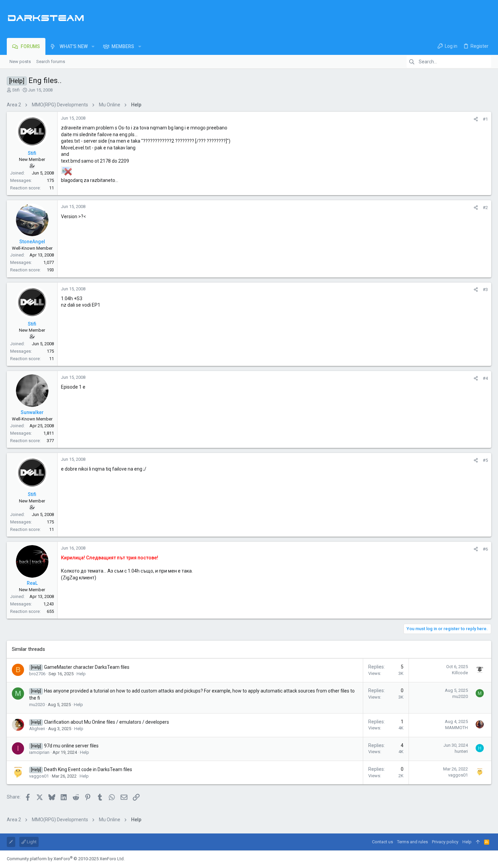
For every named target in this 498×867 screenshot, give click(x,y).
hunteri (461, 751)
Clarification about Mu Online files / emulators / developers (106, 722)
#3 (485, 289)
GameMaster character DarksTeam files (86, 667)
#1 (485, 119)
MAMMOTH (456, 727)
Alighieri (37, 728)
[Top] (478, 842)
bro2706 (37, 673)
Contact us (382, 841)
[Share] (475, 119)
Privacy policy (445, 841)
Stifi (16, 89)
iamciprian (39, 752)
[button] (93, 46)
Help (81, 673)
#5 (485, 460)
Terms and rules (412, 841)
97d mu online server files (71, 745)
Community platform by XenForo (66, 858)
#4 (485, 378)
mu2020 (37, 704)
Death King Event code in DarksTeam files (88, 769)
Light (31, 841)
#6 (485, 549)
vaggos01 (39, 776)
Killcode (460, 672)
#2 (485, 207)
